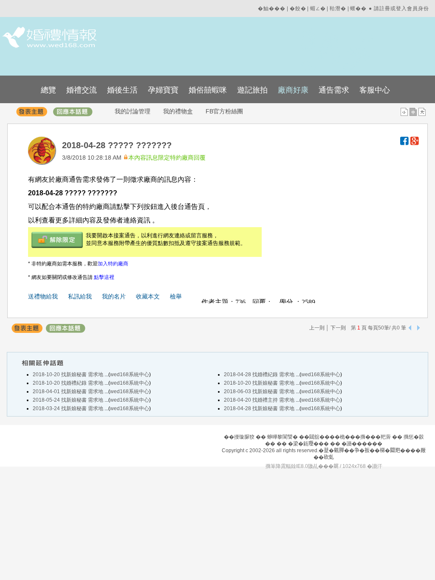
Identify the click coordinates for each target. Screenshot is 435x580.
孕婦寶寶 (163, 90)
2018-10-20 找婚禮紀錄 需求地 (69, 383)
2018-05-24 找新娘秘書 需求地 (69, 400)
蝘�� (358, 8)
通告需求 (334, 90)
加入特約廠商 (113, 264)
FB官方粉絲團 (224, 111)
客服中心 (374, 90)
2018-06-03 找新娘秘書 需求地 (260, 391)
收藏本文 (148, 296)
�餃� (298, 8)
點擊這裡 (104, 277)
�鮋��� (271, 8)
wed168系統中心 (129, 374)
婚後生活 (122, 90)
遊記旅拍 (252, 90)
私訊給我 (80, 296)
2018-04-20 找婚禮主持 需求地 (260, 400)
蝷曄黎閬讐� (282, 437)
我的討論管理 (132, 111)
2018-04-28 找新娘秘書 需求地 (260, 408)
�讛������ (362, 444)
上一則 (317, 328)
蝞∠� (318, 8)
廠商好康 (293, 90)
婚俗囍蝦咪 (208, 90)
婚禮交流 (81, 90)
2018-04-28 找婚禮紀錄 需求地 (260, 374)
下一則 (338, 328)
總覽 (48, 90)
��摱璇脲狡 (239, 437)
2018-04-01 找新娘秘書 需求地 (69, 391)
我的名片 (114, 296)
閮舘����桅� (329, 437)
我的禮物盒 (178, 111)
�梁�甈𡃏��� (308, 444)
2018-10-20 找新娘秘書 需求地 (69, 374)
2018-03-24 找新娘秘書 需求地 (69, 408)
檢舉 (176, 296)
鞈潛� (338, 8)
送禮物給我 (43, 296)
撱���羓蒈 (375, 437)
